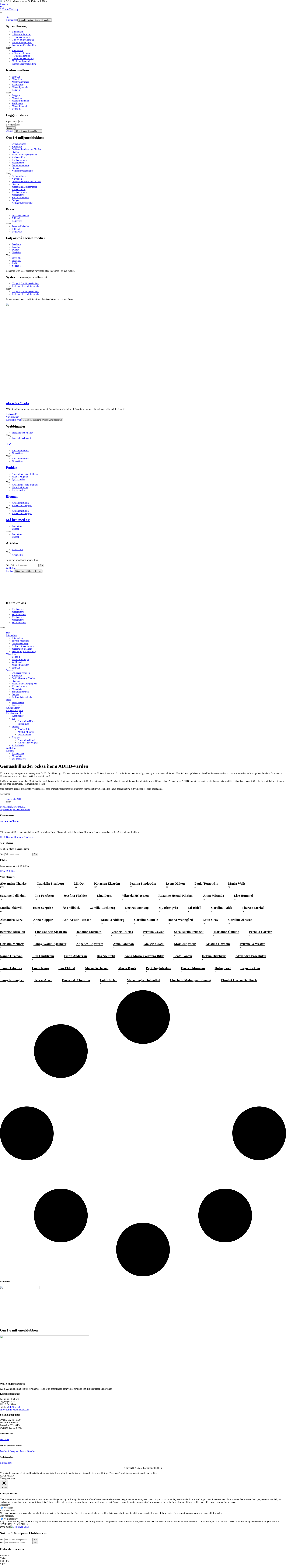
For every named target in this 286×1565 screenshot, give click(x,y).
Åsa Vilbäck (71, 907)
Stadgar (15, 168)
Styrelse (15, 152)
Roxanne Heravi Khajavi (175, 895)
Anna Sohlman (123, 944)
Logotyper (17, 221)
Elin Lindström (43, 956)
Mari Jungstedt (185, 944)
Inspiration (17, 526)
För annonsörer (19, 614)
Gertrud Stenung (137, 907)
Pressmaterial (18, 702)
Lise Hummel (243, 895)
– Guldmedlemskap (21, 37)
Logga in (16, 76)
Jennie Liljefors (11, 968)
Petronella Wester (252, 944)
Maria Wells (236, 883)
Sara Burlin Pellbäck (188, 932)
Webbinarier (17, 84)
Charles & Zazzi (25, 729)
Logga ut (16, 90)
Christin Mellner (12, 944)
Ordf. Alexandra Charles (23, 678)
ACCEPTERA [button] (7, 1475)
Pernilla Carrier (260, 932)
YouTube (16, 252)
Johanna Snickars (88, 932)
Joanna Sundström (143, 883)
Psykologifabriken (158, 968)
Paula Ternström (206, 883)
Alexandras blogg (20, 502)
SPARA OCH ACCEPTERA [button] (14, 1524)
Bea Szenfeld (106, 956)
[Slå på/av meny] (1, 12)
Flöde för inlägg (7, 871)
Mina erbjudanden (20, 87)
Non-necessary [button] (7, 1515)
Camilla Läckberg (102, 907)
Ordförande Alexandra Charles (26, 149)
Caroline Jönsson (240, 920)
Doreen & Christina (76, 980)
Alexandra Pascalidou (251, 956)
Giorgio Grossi (154, 944)
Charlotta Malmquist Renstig (190, 980)
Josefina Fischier (75, 895)
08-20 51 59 (14, 1407)
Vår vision (17, 146)
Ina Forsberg (44, 895)
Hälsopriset (223, 968)
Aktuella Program (14, 710)
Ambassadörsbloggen (22, 505)
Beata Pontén (182, 956)
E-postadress (12, 121)
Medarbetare (18, 162)
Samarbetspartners (20, 165)
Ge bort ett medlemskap (23, 39)
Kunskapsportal (13, 713)
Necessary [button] (5, 1504)
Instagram (16, 247)
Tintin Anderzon (75, 956)
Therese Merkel (253, 907)
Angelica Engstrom (89, 944)
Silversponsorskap (20, 640)
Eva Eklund (66, 968)
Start (8, 632)
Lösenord (10, 124)
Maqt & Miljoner (20, 476)
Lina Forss (104, 895)
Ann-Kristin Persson (76, 920)
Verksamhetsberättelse (22, 170)
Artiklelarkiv (18, 745)
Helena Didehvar (214, 956)
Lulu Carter (108, 980)
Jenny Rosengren (12, 980)
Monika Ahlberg (112, 920)
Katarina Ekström (107, 883)
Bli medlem (17, 31)
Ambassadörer (18, 157)
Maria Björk (127, 968)
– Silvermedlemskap (21, 34)
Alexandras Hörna (20, 450)
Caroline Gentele (146, 920)
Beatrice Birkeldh (12, 932)
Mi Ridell (194, 907)
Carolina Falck (221, 907)
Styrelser (16, 681)
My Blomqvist (168, 907)
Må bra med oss (18, 520)
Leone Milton (175, 883)
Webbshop (11, 748)
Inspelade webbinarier (22, 432)
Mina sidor (17, 79)
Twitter (15, 249)
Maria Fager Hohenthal (143, 980)
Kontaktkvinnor (19, 160)
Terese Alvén (43, 980)
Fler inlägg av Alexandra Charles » (16, 837)
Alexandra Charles (17, 403)
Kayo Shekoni (250, 968)
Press (8, 699)
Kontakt (10, 750)
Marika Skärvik (11, 907)
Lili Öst (79, 883)
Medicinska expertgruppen (24, 683)
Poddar (11, 468)
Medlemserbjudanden (22, 42)
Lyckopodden (18, 479)
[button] (146, 47)
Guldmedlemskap (20, 643)
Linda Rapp (40, 968)
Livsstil (15, 529)
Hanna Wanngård (180, 920)
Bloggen (12, 496)
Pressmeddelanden (20, 215)
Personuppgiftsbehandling (24, 45)
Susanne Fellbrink (12, 895)
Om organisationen (21, 673)
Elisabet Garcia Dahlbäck (239, 980)
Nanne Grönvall (11, 956)
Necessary (8, 1507)
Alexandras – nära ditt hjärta (25, 474)
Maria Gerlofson (96, 968)
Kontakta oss (18, 609)
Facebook (16, 244)
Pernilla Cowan (153, 932)
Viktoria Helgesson (135, 895)
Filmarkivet (17, 453)
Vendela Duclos (122, 932)
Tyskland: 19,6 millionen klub (26, 286)
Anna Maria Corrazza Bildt (144, 956)
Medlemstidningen (20, 82)
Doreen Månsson (193, 968)
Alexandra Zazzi (11, 920)
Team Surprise (42, 907)
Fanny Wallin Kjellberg (50, 944)
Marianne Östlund (226, 932)
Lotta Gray (210, 920)
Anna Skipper (43, 920)
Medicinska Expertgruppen (24, 154)
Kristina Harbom (218, 944)
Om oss (9, 670)
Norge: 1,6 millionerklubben (25, 283)
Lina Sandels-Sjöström (51, 932)
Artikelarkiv (17, 549)
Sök (8, 565)
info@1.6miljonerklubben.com (14, 1409)
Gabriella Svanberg (50, 883)
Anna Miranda (213, 895)
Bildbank (16, 218)
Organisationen (19, 144)
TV (8, 444)
